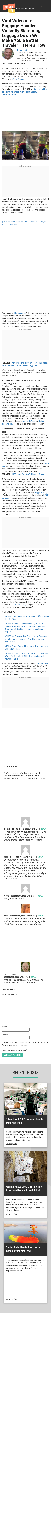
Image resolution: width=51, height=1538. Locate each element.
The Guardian (20, 313)
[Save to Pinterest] (3, 772)
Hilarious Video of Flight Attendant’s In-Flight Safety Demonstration (24, 92)
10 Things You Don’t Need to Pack (28, 474)
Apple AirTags (21, 604)
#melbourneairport (29, 221)
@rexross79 (7, 221)
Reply (43, 829)
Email (5, 1035)
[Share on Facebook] (3, 760)
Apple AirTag (29, 421)
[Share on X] (3, 766)
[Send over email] (3, 777)
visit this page (18, 79)
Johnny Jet (22, 50)
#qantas (16, 221)
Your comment (9, 995)
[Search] (41, 7)
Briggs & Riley (41, 492)
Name (5, 1027)
